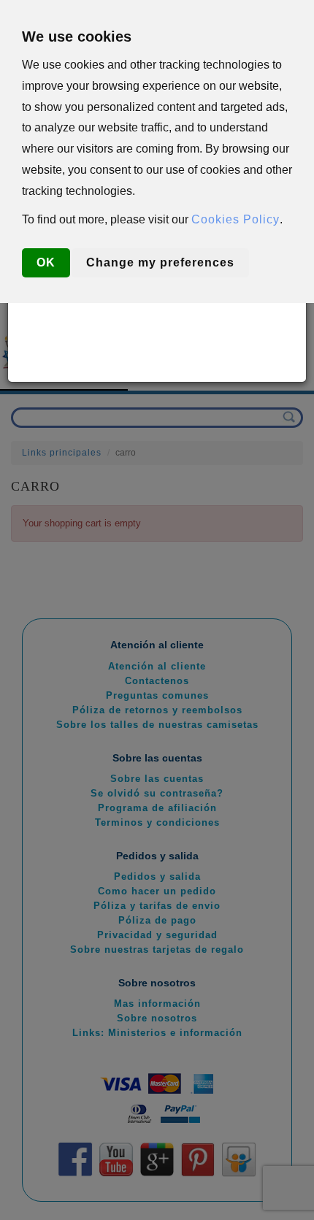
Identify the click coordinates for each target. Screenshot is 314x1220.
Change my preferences (160, 262)
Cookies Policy (235, 219)
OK (46, 262)
